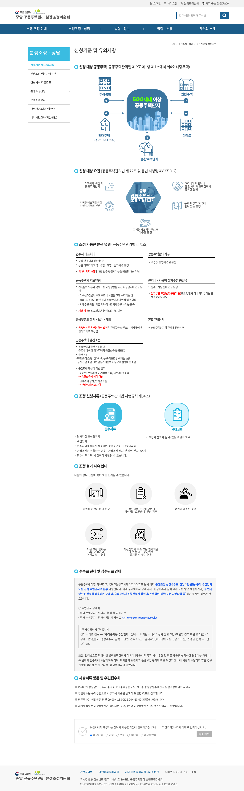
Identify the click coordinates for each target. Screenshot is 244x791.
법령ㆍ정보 (122, 29)
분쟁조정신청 (191, 3)
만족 (111, 735)
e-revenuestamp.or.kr (142, 617)
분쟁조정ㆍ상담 (79, 29)
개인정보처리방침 (109, 771)
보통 (122, 735)
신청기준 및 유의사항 (42, 65)
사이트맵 (172, 3)
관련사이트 (86, 771)
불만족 (134, 735)
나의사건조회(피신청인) (43, 117)
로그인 (157, 3)
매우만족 (98, 735)
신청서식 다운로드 (40, 82)
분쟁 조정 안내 (36, 29)
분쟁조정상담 (37, 100)
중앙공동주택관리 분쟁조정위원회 (43, 14)
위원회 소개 (207, 29)
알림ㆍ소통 (164, 29)
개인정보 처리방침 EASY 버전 (142, 771)
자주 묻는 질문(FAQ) (217, 3)
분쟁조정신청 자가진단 (43, 73)
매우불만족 (150, 735)
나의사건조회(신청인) (42, 108)
